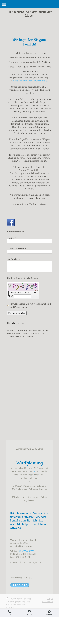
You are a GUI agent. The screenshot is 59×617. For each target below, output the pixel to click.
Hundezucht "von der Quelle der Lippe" (29, 13)
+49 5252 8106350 (26, 551)
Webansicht (47, 601)
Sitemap (27, 598)
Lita (34, 471)
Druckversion (15, 598)
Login (50, 598)
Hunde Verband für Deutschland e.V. (31, 80)
